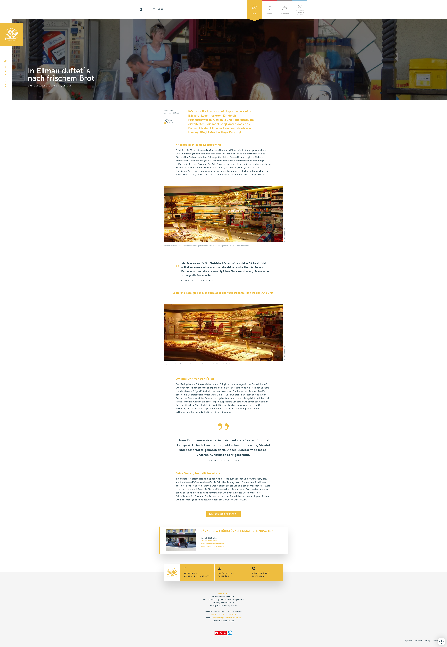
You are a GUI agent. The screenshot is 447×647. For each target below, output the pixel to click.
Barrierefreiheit (437, 641)
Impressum (408, 641)
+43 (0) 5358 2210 (209, 540)
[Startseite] (146, 9)
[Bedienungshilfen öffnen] (441, 641)
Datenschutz (419, 641)
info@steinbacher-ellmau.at (212, 543)
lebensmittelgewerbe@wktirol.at (226, 618)
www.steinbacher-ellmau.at (212, 546)
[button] (165, 120)
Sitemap (427, 641)
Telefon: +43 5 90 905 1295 (223, 614)
